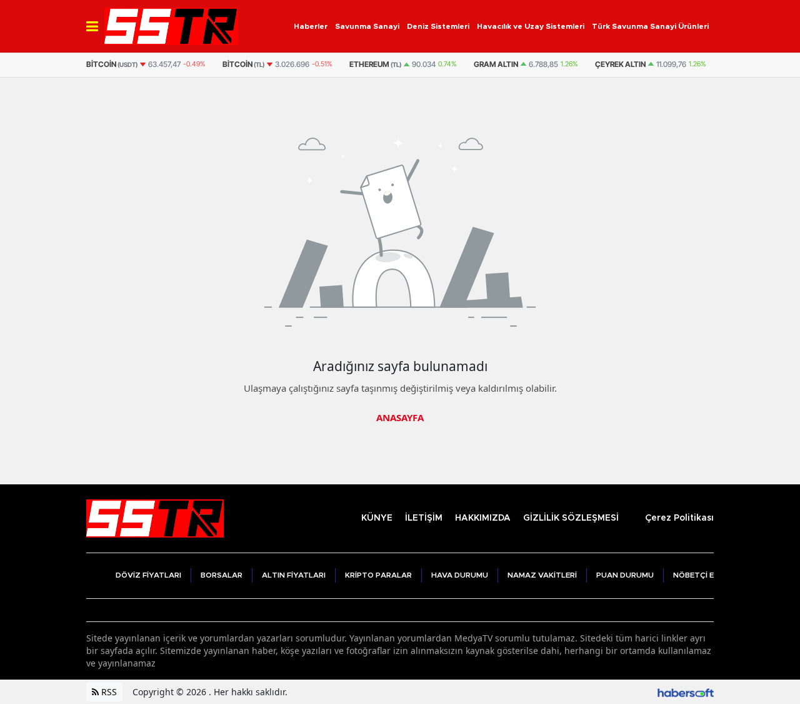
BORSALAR (221, 575)
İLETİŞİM (423, 518)
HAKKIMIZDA (483, 518)
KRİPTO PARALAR (378, 575)
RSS (108, 692)
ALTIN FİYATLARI (294, 575)
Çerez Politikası (679, 518)
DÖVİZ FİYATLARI (148, 575)
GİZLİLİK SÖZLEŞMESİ (571, 518)
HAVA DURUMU (459, 575)
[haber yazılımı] (686, 691)
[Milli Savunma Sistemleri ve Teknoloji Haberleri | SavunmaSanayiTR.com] (155, 517)
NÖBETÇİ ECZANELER (713, 575)
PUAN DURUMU (625, 575)
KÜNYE (376, 518)
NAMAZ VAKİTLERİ (542, 575)
